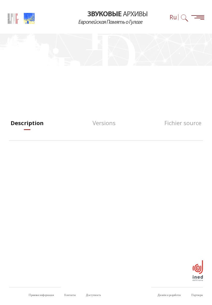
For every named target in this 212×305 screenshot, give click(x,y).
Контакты (70, 295)
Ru (173, 17)
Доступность (93, 295)
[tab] (27, 122)
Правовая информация (41, 295)
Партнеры (197, 295)
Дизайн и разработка (169, 295)
